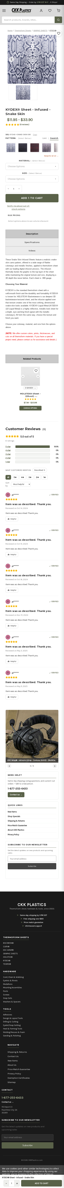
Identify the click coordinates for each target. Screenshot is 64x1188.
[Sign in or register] (41, 10)
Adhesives (7, 1015)
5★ (15, 477)
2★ (37, 477)
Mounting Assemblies (12, 987)
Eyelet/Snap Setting (12, 1025)
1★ (44, 477)
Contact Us (13, 1056)
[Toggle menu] (4, 10)
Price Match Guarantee (17, 825)
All (8, 477)
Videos (32, 250)
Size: (32, 173)
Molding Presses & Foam (14, 1032)
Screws (6, 995)
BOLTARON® (8, 943)
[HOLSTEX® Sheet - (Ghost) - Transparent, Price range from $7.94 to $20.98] (30, 376)
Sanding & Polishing (12, 1036)
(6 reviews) (24, 124)
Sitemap (12, 1082)
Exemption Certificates (19, 1078)
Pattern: (32, 138)
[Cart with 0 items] (58, 10)
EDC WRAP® (8, 950)
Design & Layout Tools (13, 1018)
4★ (22, 477)
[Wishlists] (50, 10)
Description (32, 233)
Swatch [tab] (54, 138)
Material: (32, 161)
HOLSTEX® (8, 957)
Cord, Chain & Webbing (13, 977)
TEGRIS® (7, 964)
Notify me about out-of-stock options (18, 207)
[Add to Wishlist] (58, 33)
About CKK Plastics (16, 830)
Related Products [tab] (32, 358)
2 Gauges (29, 388)
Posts (5, 991)
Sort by (7, 484)
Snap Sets (7, 998)
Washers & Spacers (12, 1002)
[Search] (58, 20)
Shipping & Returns (16, 821)
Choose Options (30, 408)
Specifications (32, 242)
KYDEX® (6, 960)
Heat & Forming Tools (12, 1029)
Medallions (8, 984)
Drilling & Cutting (10, 1022)
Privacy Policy (13, 834)
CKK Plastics (32, 905)
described (39, 470)
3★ (30, 477)
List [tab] (45, 138)
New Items (12, 812)
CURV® (6, 946)
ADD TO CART (41, 1183)
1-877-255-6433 (18, 788)
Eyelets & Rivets (10, 980)
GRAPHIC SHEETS (10, 953)
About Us (12, 1065)
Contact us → (16, 794)
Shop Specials (14, 816)
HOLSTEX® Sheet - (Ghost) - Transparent (30, 394)
